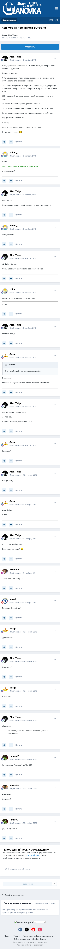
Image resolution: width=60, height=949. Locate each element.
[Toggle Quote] (6, 365)
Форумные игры (24, 38)
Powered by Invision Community (30, 945)
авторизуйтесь (32, 855)
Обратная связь (22, 939)
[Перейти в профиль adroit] (5, 601)
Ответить (30, 47)
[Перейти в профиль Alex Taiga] (5, 58)
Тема (16, 936)
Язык (7, 936)
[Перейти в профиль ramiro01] (5, 757)
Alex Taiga (13, 35)
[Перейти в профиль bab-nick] (5, 787)
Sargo (12, 354)
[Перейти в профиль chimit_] (5, 154)
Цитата (18, 142)
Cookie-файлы (39, 939)
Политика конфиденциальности (38, 936)
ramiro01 (14, 756)
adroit (12, 599)
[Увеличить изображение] (20, 132)
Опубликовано (22, 60)
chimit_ (13, 152)
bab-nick (14, 785)
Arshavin (14, 569)
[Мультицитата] (11, 142)
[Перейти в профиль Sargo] (5, 356)
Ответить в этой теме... (19, 869)
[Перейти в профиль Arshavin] (5, 571)
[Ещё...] (55, 58)
